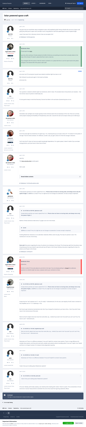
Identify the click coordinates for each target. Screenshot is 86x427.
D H (10, 96)
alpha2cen (10, 196)
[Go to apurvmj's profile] (5, 20)
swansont (10, 138)
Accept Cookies (69, 423)
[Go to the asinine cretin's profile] (10, 113)
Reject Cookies (78, 423)
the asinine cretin (10, 118)
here (31, 51)
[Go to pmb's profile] (10, 353)
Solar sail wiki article (26, 161)
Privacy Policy (6, 416)
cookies (11, 423)
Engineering (21, 20)
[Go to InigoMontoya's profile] (10, 282)
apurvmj (8, 20)
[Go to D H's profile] (10, 91)
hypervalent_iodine (10, 51)
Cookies (18, 416)
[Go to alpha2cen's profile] (10, 191)
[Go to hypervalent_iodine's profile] (10, 46)
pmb (10, 358)
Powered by (77, 416)
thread (66, 268)
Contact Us (12, 416)
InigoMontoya (10, 287)
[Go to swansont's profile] (10, 133)
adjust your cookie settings (45, 423)
